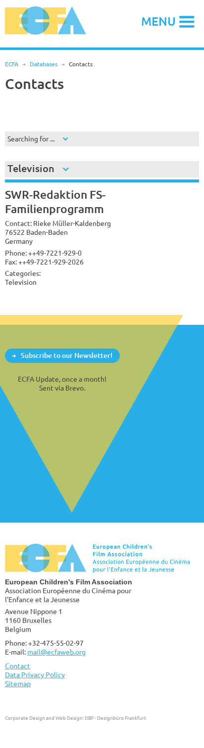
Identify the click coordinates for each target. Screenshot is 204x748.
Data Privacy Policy (35, 674)
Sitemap (18, 683)
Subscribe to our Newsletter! (66, 355)
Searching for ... (30, 138)
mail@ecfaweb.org (56, 652)
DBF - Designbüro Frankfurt (115, 718)
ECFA (11, 64)
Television (30, 168)
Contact (17, 665)
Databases (43, 64)
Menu (158, 21)
